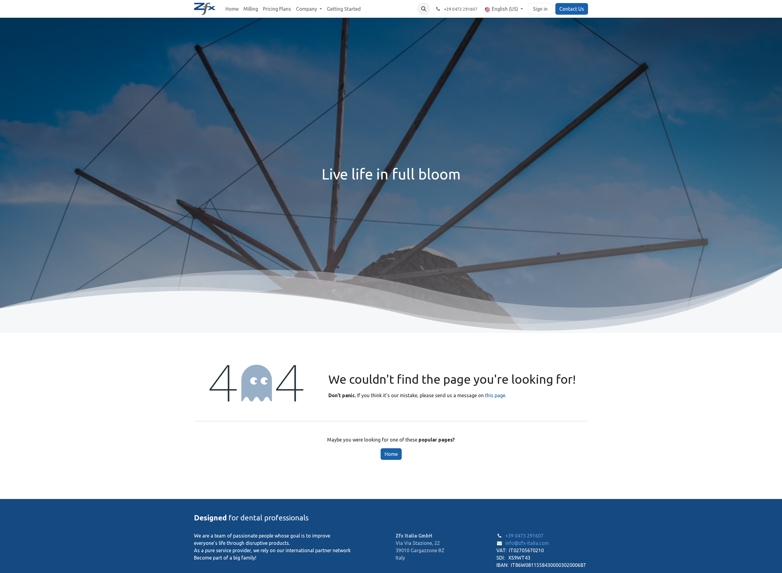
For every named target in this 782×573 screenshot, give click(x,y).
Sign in (540, 9)
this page (495, 395)
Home (391, 454)
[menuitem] (232, 9)
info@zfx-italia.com (527, 543)
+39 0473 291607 (524, 535)
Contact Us (571, 9)
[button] (423, 8)
